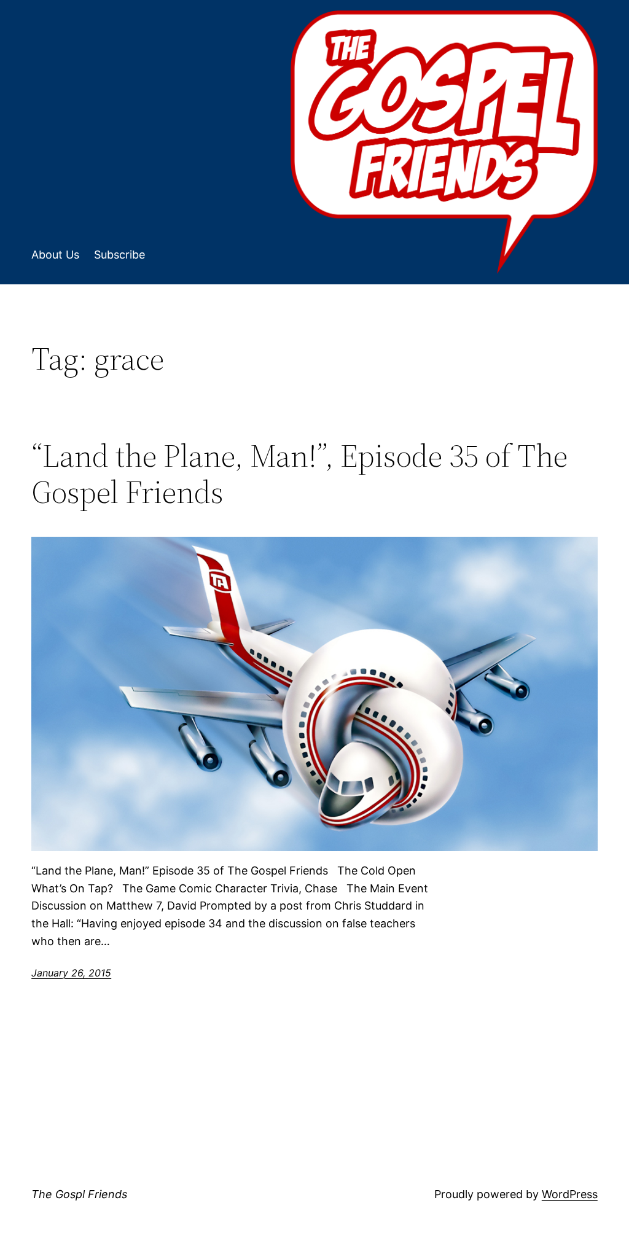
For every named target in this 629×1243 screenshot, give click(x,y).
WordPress (570, 1194)
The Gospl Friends (79, 1194)
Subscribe (119, 254)
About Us (55, 254)
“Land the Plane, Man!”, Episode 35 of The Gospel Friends (299, 474)
